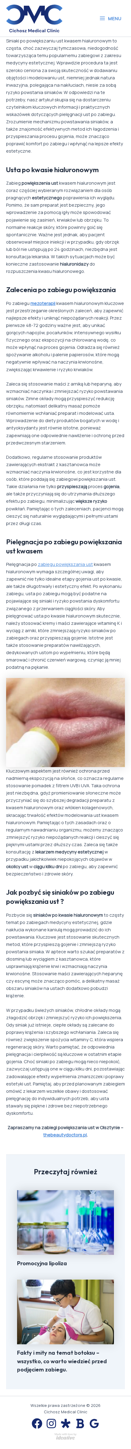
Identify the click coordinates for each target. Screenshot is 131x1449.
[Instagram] (51, 1423)
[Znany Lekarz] (65, 1423)
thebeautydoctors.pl (65, 1135)
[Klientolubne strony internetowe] (65, 1436)
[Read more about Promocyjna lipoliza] (65, 1222)
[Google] (94, 1423)
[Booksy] (80, 1423)
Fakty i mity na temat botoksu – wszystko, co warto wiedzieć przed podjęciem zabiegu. (62, 1361)
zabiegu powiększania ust (65, 564)
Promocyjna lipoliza (42, 1263)
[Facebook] (37, 1423)
